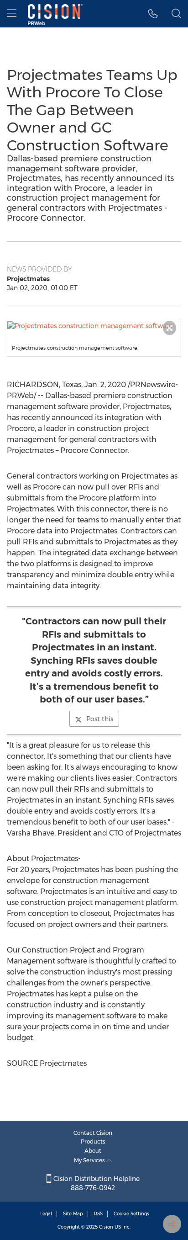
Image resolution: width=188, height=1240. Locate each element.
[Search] (176, 13)
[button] (94, 325)
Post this (99, 719)
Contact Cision (92, 1132)
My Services (90, 1160)
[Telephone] (153, 13)
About (92, 1150)
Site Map (73, 1214)
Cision (106, 1227)
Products (93, 1141)
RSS (98, 1214)
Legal (46, 1214)
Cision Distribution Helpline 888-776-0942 (96, 1183)
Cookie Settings (131, 1214)
